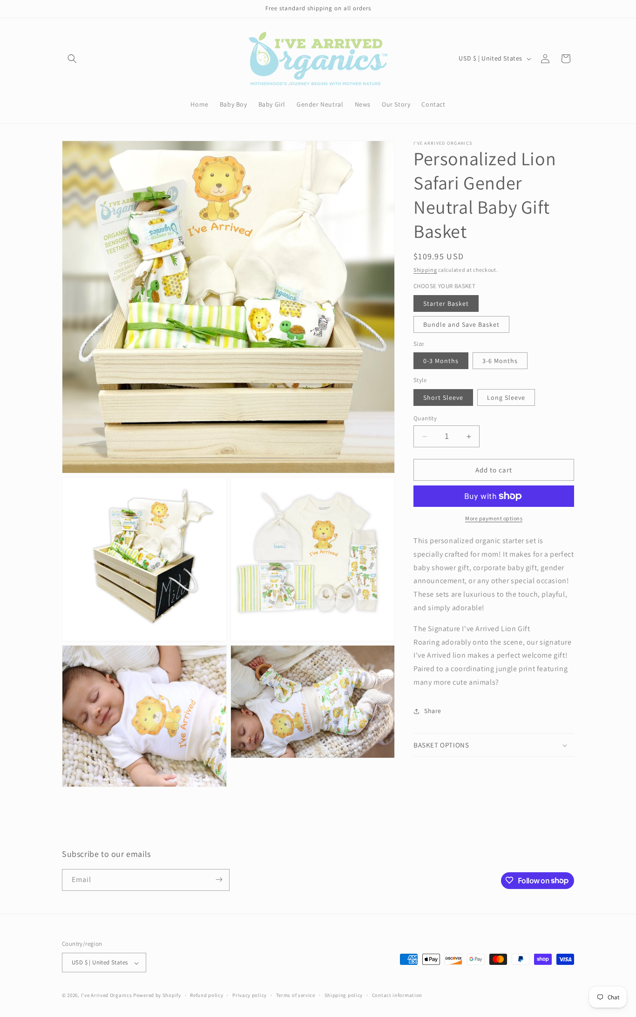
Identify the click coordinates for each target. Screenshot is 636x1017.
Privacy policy (249, 995)
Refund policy (206, 995)
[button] (72, 58)
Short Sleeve (443, 397)
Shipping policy (344, 995)
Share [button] (432, 711)
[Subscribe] (219, 879)
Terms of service (295, 995)
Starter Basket (446, 303)
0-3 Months (441, 361)
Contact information (397, 995)
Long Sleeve (506, 397)
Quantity (425, 418)
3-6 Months (500, 361)
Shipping (425, 269)
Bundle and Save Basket (461, 324)
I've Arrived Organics (106, 995)
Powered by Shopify (157, 995)
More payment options (493, 518)
